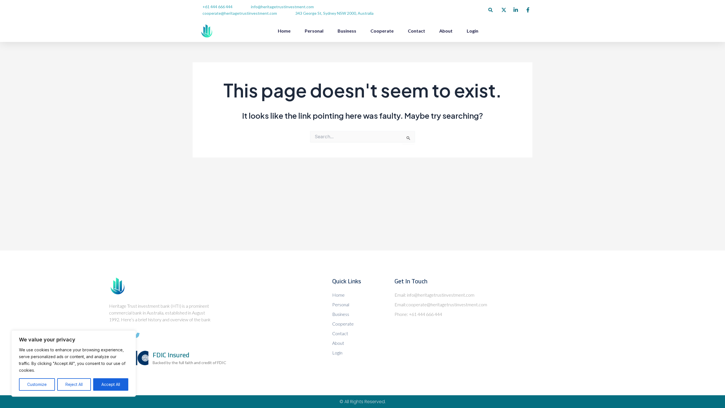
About (446, 30)
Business (347, 30)
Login (472, 30)
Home (284, 30)
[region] (73, 363)
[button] (490, 10)
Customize (37, 384)
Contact (416, 30)
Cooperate (382, 30)
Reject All (74, 384)
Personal (314, 30)
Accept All (110, 384)
